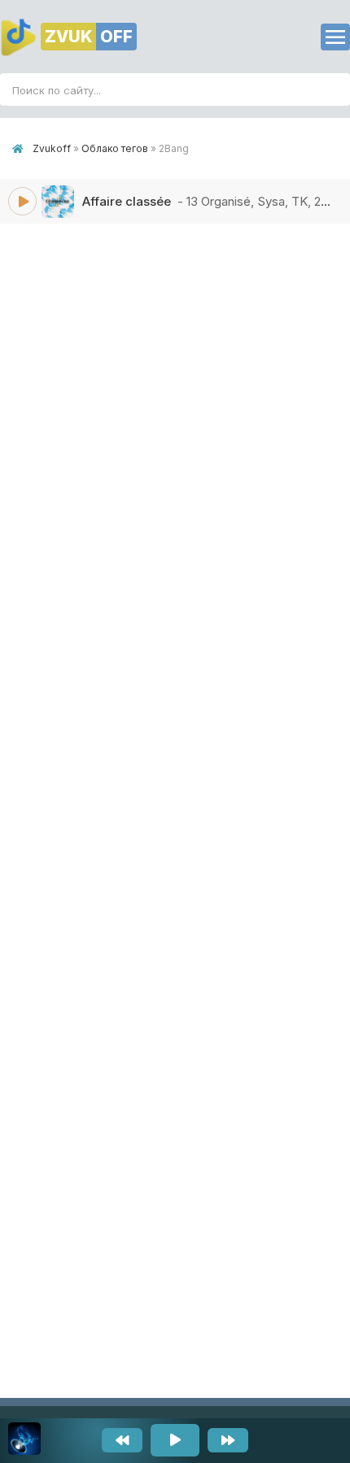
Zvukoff (52, 148)
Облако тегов (114, 148)
